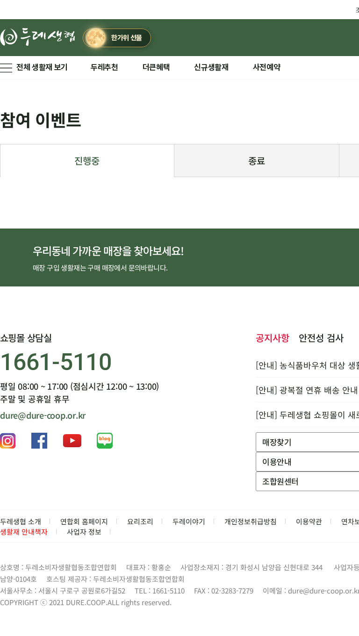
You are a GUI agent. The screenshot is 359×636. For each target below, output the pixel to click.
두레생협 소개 (20, 521)
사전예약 (266, 67)
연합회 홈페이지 (84, 521)
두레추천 (104, 67)
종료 (256, 160)
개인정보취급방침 (250, 521)
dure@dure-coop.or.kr (43, 415)
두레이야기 (188, 521)
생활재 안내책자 (24, 531)
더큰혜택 (156, 67)
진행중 (87, 160)
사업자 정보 (84, 531)
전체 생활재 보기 (42, 67)
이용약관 (309, 521)
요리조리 (140, 521)
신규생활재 (211, 67)
